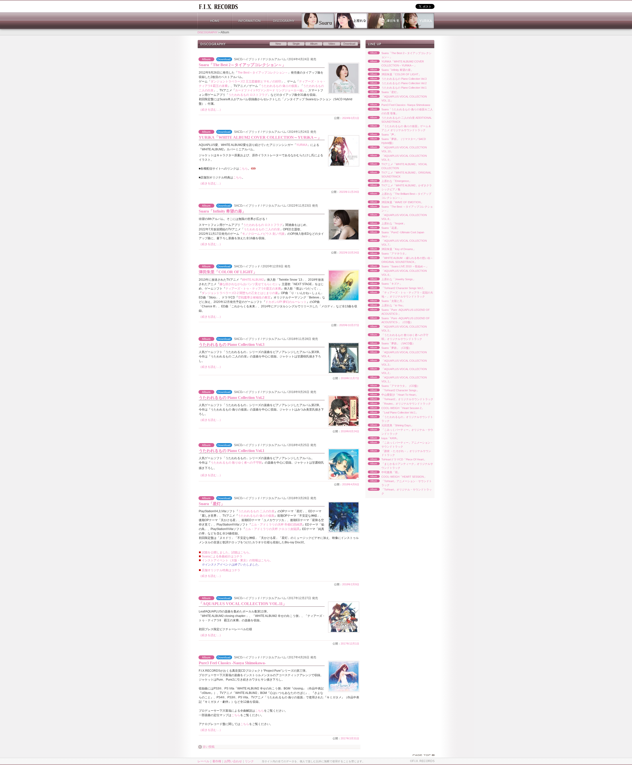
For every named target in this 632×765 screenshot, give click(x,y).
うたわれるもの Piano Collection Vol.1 (231, 451)
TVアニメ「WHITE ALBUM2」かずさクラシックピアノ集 (398, 187)
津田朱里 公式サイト (384, 20)
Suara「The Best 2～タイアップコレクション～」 (242, 65)
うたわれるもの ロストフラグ (248, 95)
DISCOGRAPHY (284, 20)
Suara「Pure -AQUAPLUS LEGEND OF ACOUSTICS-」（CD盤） (397, 320)
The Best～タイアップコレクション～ (262, 72)
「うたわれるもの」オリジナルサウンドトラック (399, 418)
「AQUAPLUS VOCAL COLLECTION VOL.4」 (396, 354)
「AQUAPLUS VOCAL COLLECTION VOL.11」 (243, 604)
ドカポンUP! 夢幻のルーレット (286, 302)
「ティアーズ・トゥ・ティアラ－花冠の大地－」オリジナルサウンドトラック (399, 294)
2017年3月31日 (350, 738)
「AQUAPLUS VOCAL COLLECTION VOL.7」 (396, 242)
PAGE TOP (423, 755)
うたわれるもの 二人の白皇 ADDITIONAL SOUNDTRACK (398, 119)
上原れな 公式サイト (351, 20)
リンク (249, 761)
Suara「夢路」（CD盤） (388, 348)
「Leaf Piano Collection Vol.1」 (391, 412)
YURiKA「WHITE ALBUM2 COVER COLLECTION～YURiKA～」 (260, 137)
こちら (243, 168)
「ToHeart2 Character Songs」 (392, 390)
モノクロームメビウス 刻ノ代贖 (263, 233)
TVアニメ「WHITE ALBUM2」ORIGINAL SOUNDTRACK (398, 174)
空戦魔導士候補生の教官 (254, 297)
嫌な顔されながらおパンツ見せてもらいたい (249, 284)
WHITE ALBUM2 (253, 279)
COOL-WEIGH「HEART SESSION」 (396, 477)
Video (331, 43)
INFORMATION (249, 20)
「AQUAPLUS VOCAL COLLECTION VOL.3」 (396, 362)
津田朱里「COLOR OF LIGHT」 (228, 272)
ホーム (218, 6)
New (278, 43)
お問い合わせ (233, 761)
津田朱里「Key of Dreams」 (390, 249)
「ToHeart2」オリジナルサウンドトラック (399, 399)
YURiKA (301, 145)
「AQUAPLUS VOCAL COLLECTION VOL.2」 (396, 371)
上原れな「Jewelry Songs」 (390, 279)
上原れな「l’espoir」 (385, 223)
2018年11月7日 (350, 378)
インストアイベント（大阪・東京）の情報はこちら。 (237, 560)
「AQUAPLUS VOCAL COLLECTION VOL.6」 (396, 272)
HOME (215, 20)
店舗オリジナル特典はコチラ (221, 570)
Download (349, 43)
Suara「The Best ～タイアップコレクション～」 (399, 208)
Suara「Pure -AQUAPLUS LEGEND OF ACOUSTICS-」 (397, 311)
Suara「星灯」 (212, 504)
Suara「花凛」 (382, 228)
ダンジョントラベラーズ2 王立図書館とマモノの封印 (246, 81)
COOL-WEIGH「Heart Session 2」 (394, 408)
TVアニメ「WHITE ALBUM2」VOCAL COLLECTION (396, 166)
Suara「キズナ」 (383, 284)
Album (313, 43)
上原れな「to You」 (385, 305)
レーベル (203, 761)
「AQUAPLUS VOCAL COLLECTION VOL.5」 (396, 328)
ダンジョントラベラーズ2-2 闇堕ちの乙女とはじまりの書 (240, 293)
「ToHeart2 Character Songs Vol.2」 (395, 288)
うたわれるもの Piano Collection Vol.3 (231, 344)
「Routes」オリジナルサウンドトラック (398, 404)
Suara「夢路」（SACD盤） (390, 343)
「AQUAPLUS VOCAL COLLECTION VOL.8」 (396, 217)
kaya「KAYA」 (382, 438)
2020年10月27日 (349, 325)
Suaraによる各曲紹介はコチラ (222, 556)
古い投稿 (209, 747)
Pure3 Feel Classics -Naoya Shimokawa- (232, 663)
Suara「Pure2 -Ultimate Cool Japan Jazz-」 (394, 234)
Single (296, 43)
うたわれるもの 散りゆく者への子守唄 (236, 462)
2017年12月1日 (350, 643)
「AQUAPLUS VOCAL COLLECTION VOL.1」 (396, 379)
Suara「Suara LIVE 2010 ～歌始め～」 (397, 266)
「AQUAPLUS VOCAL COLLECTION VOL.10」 (396, 149)
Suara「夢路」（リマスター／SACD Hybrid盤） (395, 140)
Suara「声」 (381, 135)
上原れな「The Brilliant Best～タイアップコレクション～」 (398, 195)
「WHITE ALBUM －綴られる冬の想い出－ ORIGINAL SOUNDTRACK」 (399, 259)
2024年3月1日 (350, 118)
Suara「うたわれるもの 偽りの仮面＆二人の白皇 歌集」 (399, 111)
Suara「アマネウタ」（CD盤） (392, 386)
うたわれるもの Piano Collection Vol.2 (231, 397)
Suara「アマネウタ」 (386, 253)
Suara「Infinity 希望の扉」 (222, 211)
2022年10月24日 (349, 252)
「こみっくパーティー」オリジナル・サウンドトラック (399, 431)
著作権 (216, 761)
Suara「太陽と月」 (385, 301)
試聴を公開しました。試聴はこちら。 (227, 552)
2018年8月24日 (350, 431)
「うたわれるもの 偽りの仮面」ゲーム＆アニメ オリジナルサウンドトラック (398, 128)
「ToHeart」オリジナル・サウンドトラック (398, 491)
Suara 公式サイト (318, 20)
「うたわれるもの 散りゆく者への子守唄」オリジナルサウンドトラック (396, 336)
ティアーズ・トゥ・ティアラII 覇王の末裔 (253, 288)
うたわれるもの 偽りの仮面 (279, 86)
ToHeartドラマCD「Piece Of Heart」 (395, 459)
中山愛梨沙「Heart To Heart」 (391, 395)
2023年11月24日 (349, 191)
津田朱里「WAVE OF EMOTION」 (394, 202)
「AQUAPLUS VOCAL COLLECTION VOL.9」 (396, 157)
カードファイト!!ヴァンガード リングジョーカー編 (268, 90)
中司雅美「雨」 (382, 472)
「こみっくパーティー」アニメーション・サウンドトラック (399, 444)
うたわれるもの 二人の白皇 (262, 229)
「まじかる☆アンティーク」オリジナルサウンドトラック (399, 465)
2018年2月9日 (350, 584)
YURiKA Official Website (417, 20)
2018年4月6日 (350, 484)
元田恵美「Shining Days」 (389, 425)
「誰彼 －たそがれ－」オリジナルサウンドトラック (398, 453)
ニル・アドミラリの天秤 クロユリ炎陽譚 (272, 529)
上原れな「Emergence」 (388, 181)
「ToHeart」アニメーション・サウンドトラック (398, 483)
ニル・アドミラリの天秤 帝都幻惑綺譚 (276, 524)
